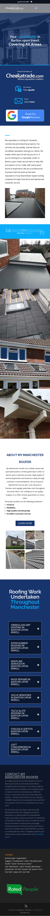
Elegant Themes (24, 910)
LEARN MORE (25, 523)
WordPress (25, 913)
